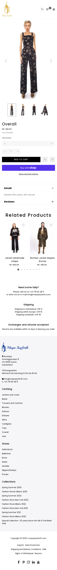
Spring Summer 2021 (11, 512)
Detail (8, 188)
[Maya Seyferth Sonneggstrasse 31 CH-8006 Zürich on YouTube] (38, 562)
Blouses (5, 407)
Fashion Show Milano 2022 (14, 504)
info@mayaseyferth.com (39, 294)
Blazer (4, 399)
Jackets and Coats (10, 394)
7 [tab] (36, 269)
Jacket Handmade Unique (14, 259)
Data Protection (32, 545)
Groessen (6, 138)
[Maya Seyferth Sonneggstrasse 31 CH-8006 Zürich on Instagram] (28, 562)
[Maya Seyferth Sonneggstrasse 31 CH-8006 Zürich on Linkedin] (33, 562)
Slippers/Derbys (9, 470)
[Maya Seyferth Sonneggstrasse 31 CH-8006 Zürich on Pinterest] (23, 562)
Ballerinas (6, 453)
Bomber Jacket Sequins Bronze (42, 259)
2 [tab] (21, 269)
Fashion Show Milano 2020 (14, 516)
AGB (44, 549)
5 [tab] (30, 269)
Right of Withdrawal (24, 553)
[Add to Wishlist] (45, 159)
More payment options (28, 174)
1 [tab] (18, 269)
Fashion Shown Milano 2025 (14, 491)
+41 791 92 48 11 (37, 291)
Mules (4, 462)
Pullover (5, 411)
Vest (4, 436)
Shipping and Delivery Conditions (26, 549)
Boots (4, 457)
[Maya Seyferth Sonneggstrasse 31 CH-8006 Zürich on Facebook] (18, 562)
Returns (38, 553)
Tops (4, 428)
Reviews (9, 201)
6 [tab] (33, 269)
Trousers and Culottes (12, 403)
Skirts (4, 419)
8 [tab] (39, 269)
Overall (5, 432)
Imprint (20, 545)
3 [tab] (24, 269)
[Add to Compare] (52, 159)
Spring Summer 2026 (11, 487)
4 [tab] (27, 269)
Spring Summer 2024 (11, 495)
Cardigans (6, 424)
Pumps (5, 474)
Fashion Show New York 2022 (15, 500)
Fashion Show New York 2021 (15, 508)
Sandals (5, 466)
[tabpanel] (14, 243)
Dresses (5, 415)
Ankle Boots (7, 449)
